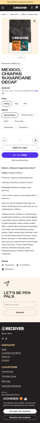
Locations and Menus (11, 353)
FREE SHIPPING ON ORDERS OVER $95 (20, 2)
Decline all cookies (20, 417)
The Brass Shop (9, 376)
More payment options (20, 160)
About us (6, 357)
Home (4, 14)
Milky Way (6, 381)
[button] (24, 57)
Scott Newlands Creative (11, 394)
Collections (14, 14)
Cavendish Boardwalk (11, 386)
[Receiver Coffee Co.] (20, 8)
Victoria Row (7, 372)
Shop (4, 349)
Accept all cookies (20, 411)
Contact (5, 360)
